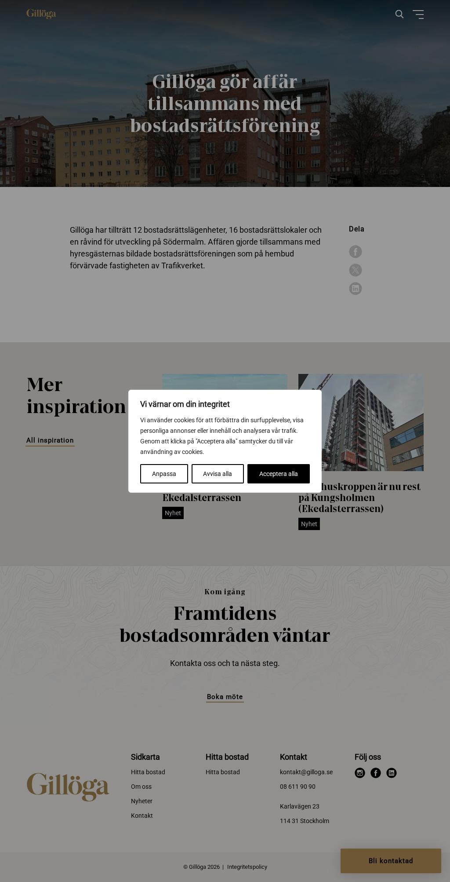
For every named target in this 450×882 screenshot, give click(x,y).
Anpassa (164, 473)
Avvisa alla (217, 473)
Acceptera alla (278, 473)
